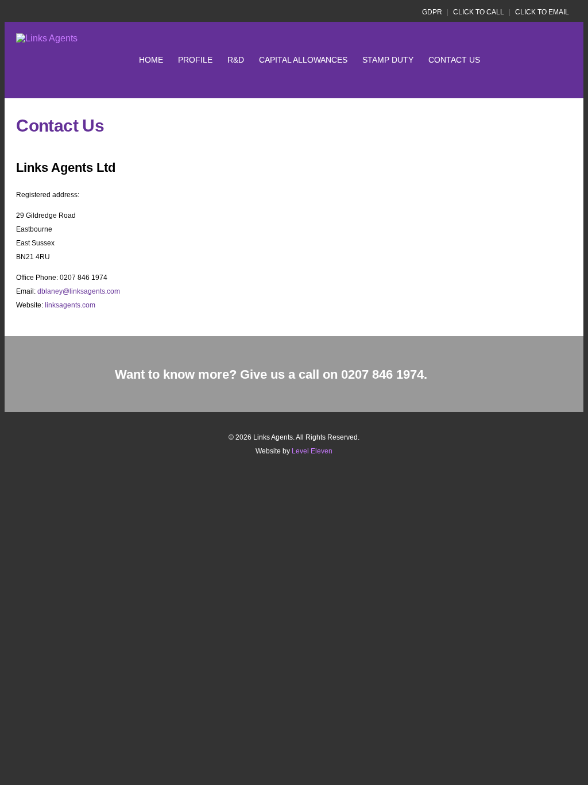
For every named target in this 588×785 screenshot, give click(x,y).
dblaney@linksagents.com (78, 291)
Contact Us (454, 59)
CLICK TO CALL (478, 12)
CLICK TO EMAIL (542, 12)
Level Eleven (312, 451)
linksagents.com (70, 305)
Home (151, 59)
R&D (235, 59)
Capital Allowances (303, 59)
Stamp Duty (387, 59)
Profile (195, 59)
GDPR (432, 12)
